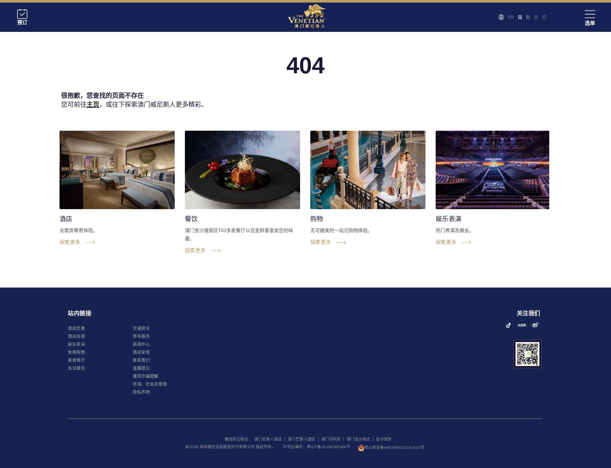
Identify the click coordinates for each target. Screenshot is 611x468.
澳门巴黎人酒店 (302, 439)
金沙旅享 (384, 439)
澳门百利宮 (331, 439)
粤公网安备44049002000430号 (394, 447)
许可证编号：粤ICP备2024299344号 (316, 446)
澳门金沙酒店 (358, 439)
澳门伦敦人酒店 (268, 439)
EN (511, 17)
